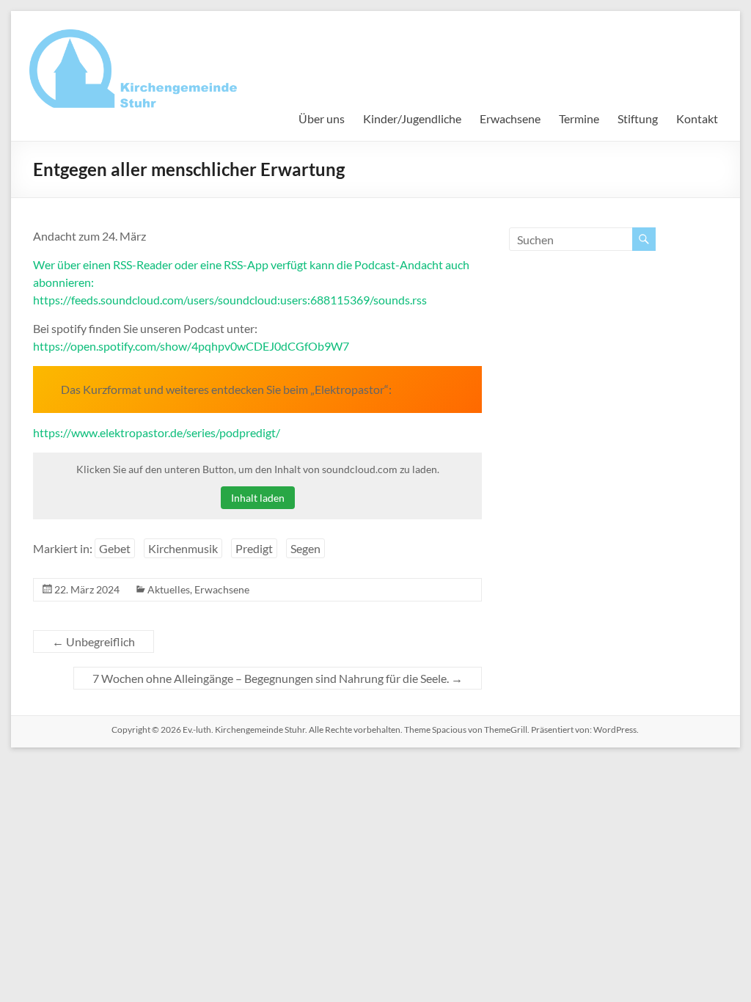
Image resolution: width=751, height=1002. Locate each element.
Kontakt (697, 118)
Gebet (115, 548)
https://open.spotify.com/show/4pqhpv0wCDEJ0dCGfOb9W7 (191, 346)
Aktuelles (168, 589)
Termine (579, 118)
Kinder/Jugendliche (412, 118)
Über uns (321, 118)
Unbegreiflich (93, 641)
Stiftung (638, 118)
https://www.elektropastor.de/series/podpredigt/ (156, 432)
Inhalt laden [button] (258, 497)
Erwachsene (510, 118)
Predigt (254, 548)
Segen (305, 548)
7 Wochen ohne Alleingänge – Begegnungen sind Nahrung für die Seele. (277, 678)
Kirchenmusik (183, 548)
